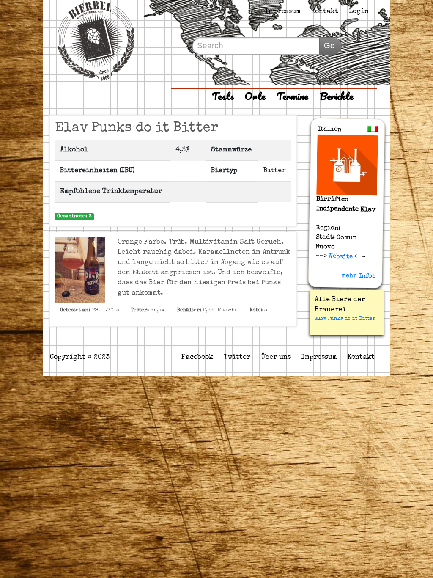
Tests (223, 96)
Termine (292, 96)
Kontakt (324, 11)
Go (329, 45)
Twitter (237, 357)
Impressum (283, 11)
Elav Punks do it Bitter (345, 319)
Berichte (336, 96)
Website (339, 256)
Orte (255, 96)
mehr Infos (358, 275)
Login (359, 11)
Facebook (197, 357)
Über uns (276, 357)
